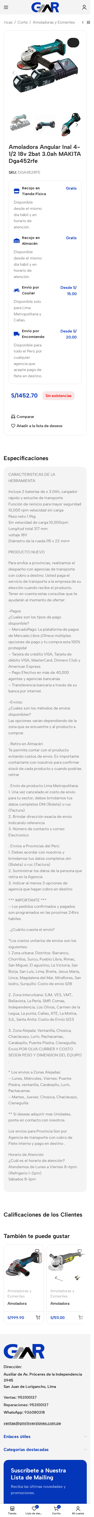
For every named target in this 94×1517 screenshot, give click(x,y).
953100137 (27, 1397)
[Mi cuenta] (84, 7)
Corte (23, 22)
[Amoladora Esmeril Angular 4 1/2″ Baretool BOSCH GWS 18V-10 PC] (24, 1265)
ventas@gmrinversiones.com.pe (32, 1423)
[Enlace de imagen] (24, 1351)
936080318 (34, 1412)
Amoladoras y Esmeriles (54, 22)
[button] (13, 73)
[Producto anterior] (83, 23)
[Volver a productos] (88, 23)
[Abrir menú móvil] (6, 7)
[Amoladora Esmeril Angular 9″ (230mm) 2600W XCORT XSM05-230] (67, 1265)
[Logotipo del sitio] (45, 7)
